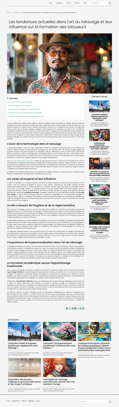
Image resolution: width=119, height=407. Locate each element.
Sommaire (13, 98)
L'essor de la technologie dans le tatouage (20, 102)
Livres (50, 3)
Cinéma (68, 3)
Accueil (9, 12)
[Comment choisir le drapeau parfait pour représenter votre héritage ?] (99, 106)
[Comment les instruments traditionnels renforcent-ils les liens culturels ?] (99, 135)
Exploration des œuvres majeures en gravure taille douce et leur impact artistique (24, 381)
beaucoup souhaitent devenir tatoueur (22, 160)
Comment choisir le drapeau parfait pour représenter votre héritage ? (99, 117)
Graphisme (59, 3)
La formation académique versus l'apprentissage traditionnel (26, 116)
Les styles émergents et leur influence (19, 105)
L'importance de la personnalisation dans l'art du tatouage (25, 112)
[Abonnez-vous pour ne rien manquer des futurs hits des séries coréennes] (99, 163)
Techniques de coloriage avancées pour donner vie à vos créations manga (59, 381)
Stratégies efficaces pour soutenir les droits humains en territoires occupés (99, 230)
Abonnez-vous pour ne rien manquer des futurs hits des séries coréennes (99, 174)
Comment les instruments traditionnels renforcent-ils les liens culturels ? (99, 146)
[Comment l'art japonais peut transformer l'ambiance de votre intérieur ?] (99, 190)
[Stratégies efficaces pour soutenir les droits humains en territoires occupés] (99, 219)
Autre (85, 3)
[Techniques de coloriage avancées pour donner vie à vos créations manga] (59, 367)
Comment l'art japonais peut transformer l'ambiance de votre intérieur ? (99, 201)
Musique (77, 3)
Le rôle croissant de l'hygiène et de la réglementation (23, 109)
